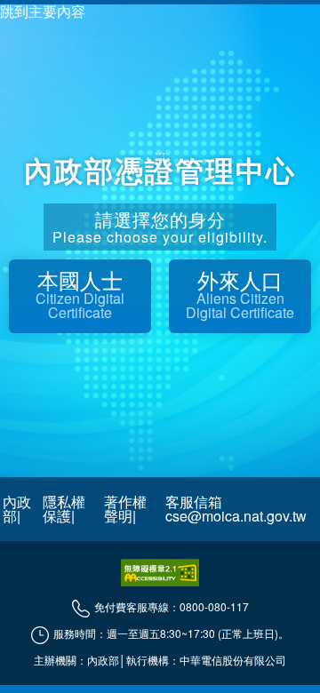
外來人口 (240, 293)
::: (160, 155)
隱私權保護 (64, 508)
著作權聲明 (125, 508)
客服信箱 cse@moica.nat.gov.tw (236, 508)
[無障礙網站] (160, 572)
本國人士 (80, 293)
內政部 (17, 508)
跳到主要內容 (42, 11)
